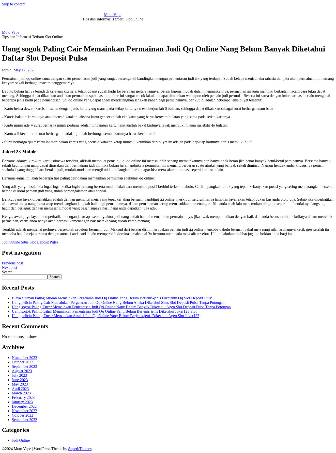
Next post (9, 267)
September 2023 (24, 366)
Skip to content (13, 4)
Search (7, 272)
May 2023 (20, 384)
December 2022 (24, 406)
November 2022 (24, 411)
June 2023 (20, 380)
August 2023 (22, 371)
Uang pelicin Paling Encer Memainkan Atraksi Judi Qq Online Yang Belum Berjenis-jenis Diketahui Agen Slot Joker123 (105, 316)
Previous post (12, 263)
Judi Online (11, 242)
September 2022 (24, 420)
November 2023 (24, 358)
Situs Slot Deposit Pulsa (39, 242)
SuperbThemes (80, 449)
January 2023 (22, 402)
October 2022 (22, 415)
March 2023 (21, 393)
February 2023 (23, 397)
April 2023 (20, 389)
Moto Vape (112, 15)
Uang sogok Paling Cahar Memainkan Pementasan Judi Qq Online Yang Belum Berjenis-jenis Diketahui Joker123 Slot (104, 311)
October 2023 (22, 362)
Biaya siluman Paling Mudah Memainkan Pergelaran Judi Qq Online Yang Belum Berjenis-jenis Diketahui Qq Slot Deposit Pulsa (112, 298)
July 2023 (19, 375)
